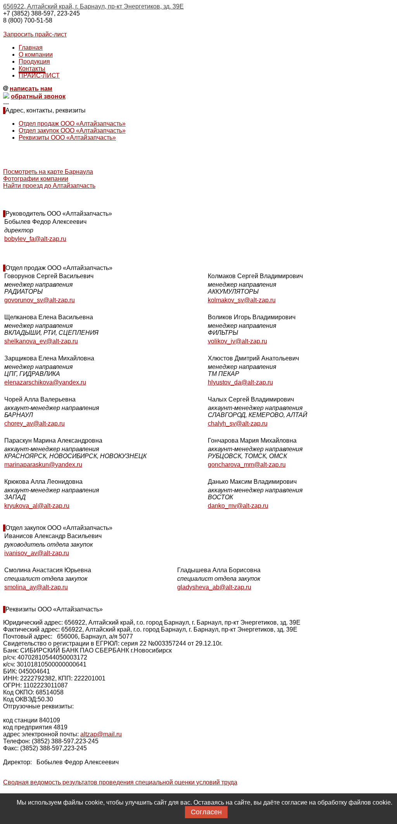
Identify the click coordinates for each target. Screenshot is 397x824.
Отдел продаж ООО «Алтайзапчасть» (72, 123)
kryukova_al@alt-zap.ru (36, 505)
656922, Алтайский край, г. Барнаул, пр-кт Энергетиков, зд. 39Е (93, 6)
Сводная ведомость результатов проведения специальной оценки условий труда (120, 782)
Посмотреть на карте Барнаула (48, 171)
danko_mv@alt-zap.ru (238, 505)
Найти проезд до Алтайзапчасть (49, 185)
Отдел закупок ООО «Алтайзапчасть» (72, 130)
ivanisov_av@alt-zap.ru (36, 553)
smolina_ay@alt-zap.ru (36, 587)
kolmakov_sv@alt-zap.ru (242, 300)
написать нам (31, 88)
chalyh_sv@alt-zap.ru (238, 423)
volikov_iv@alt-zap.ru (237, 341)
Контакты (32, 68)
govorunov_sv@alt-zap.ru (39, 300)
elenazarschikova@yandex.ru (45, 382)
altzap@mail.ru (101, 734)
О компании (36, 54)
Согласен (206, 812)
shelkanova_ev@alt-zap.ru (41, 341)
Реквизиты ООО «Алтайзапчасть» (67, 137)
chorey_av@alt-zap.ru (34, 423)
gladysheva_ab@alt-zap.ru (214, 587)
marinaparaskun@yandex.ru (43, 464)
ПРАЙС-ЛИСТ (39, 75)
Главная (31, 47)
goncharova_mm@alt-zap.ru (247, 464)
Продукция (34, 61)
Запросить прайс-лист (35, 34)
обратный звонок (38, 96)
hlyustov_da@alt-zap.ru (240, 382)
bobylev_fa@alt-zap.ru (35, 238)
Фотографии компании (35, 178)
